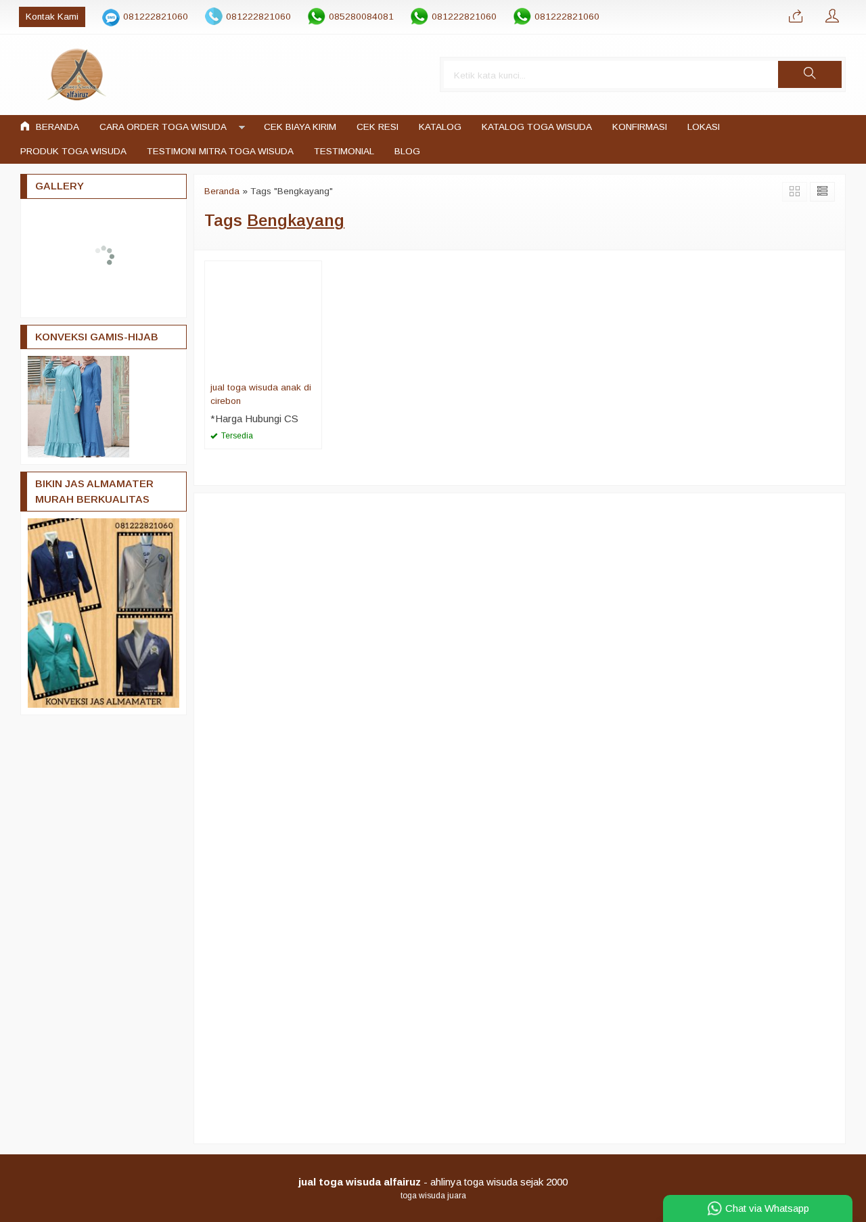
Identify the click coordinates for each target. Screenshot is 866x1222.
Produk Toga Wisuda (73, 151)
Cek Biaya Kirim (300, 127)
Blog (407, 151)
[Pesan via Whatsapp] (795, 16)
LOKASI (703, 127)
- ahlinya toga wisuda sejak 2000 (433, 1181)
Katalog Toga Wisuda (537, 127)
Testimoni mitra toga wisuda (220, 151)
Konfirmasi (639, 127)
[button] (810, 74)
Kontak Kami (52, 17)
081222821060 (155, 17)
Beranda (56, 127)
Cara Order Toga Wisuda (163, 127)
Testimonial (344, 151)
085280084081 (361, 17)
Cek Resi (377, 127)
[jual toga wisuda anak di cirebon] (263, 318)
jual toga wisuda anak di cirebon (260, 394)
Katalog (440, 127)
